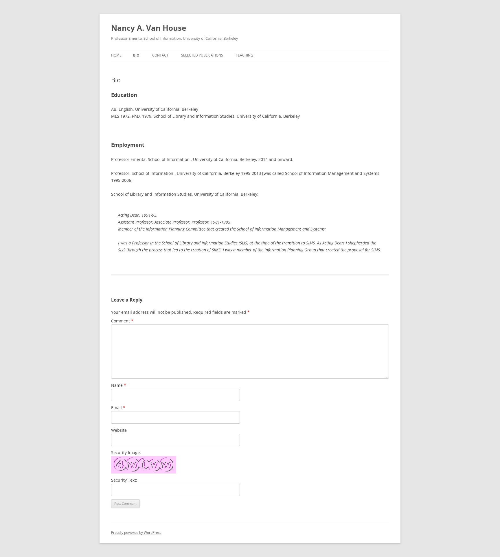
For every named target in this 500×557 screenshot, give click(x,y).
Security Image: (126, 452)
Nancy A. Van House (148, 28)
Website (119, 430)
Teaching (244, 55)
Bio (136, 55)
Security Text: (124, 480)
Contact (160, 55)
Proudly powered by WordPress (136, 532)
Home (116, 55)
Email (118, 407)
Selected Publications (202, 55)
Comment (122, 321)
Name (118, 385)
